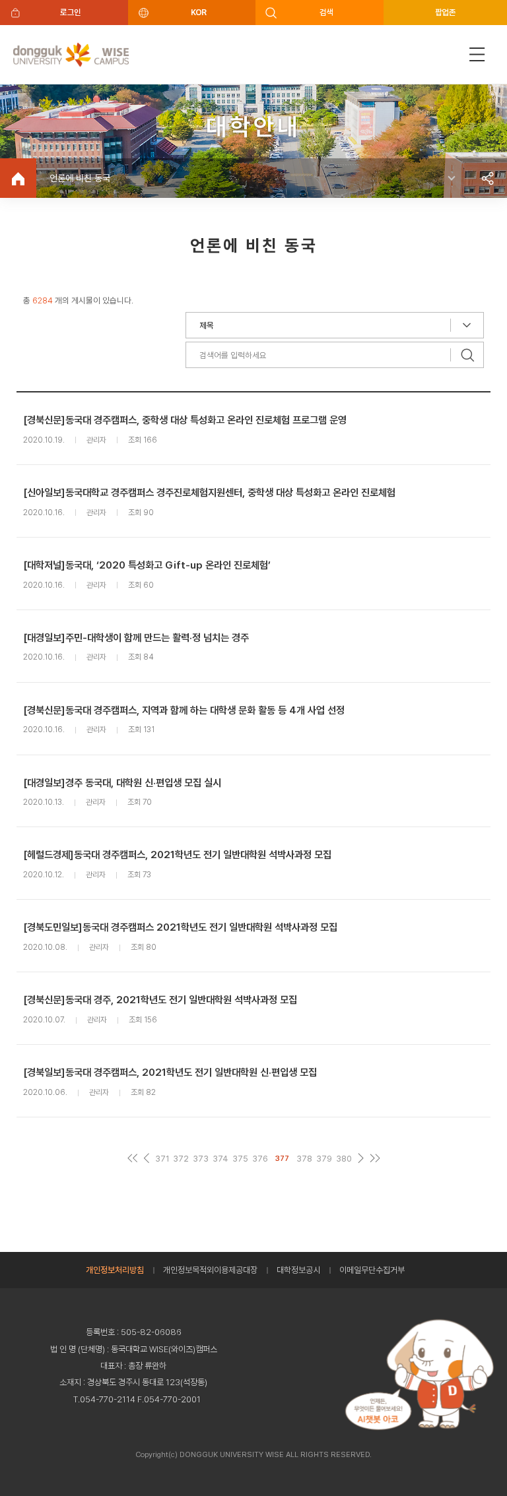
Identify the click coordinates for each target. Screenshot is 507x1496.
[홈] (18, 178)
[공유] (487, 178)
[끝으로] (375, 1159)
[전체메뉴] (477, 54)
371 (162, 1159)
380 (344, 1159)
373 (201, 1159)
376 (260, 1159)
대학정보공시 (298, 1270)
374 (220, 1159)
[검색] (467, 355)
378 (304, 1159)
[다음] (361, 1159)
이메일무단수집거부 (372, 1270)
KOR (199, 12)
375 (240, 1159)
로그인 (70, 12)
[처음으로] (132, 1159)
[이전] (146, 1159)
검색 (326, 12)
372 (181, 1159)
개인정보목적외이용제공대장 (210, 1270)
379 (324, 1159)
